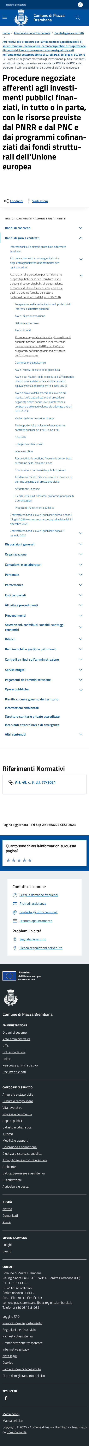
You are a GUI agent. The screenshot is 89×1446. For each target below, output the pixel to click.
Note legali (9, 1355)
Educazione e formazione (19, 1146)
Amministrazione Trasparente (32, 33)
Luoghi (7, 1244)
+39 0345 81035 (28, 1307)
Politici (6, 1058)
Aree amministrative (16, 1038)
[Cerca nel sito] (78, 18)
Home (6, 33)
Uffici (5, 1045)
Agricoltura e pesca (15, 1186)
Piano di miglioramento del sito (23, 1375)
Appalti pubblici (12, 1120)
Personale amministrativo (20, 1065)
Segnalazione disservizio (19, 1329)
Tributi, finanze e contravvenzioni (24, 1160)
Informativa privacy (15, 1349)
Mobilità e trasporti (15, 1140)
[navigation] (4, 17)
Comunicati (10, 1215)
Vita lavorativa (12, 1107)
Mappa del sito (12, 1420)
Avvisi (6, 1222)
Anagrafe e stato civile (17, 1094)
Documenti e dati (14, 1071)
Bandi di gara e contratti (69, 33)
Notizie (7, 1208)
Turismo (7, 1133)
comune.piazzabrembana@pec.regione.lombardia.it (37, 1302)
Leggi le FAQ (11, 1316)
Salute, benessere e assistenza (23, 1173)
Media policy (10, 1414)
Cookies (7, 1362)
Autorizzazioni (12, 1179)
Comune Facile (16, 1432)
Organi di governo (14, 1032)
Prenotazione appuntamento (22, 1323)
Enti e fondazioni (13, 1052)
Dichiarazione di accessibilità (21, 1369)
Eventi (6, 1251)
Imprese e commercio (17, 1114)
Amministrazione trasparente (22, 1342)
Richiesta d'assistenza (17, 1336)
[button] (44, 228)
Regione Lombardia (16, 5)
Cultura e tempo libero (17, 1100)
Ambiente (9, 1166)
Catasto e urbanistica (16, 1127)
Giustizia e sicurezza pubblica (22, 1153)
